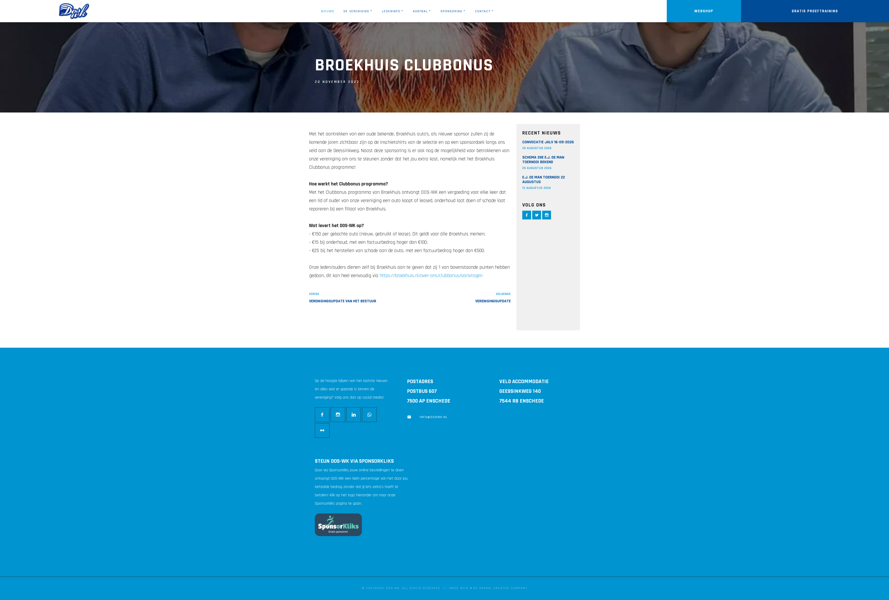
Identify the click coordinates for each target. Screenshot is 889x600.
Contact (482, 11)
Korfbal (420, 11)
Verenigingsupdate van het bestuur (342, 301)
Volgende (503, 294)
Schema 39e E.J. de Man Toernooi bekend (543, 159)
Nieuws (327, 11)
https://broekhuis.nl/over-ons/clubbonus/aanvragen (431, 275)
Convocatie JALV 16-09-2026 (548, 142)
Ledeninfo (391, 11)
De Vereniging (356, 11)
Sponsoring (451, 11)
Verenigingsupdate (493, 301)
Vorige (314, 294)
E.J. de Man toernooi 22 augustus (543, 179)
